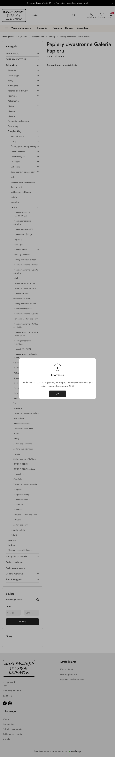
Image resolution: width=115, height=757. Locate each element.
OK (57, 393)
